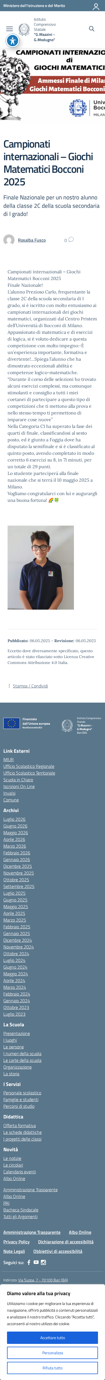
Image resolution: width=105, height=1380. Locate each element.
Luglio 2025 (14, 893)
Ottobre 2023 (16, 1007)
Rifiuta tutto (52, 1368)
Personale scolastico (22, 1092)
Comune (11, 799)
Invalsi (9, 793)
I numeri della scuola (22, 1053)
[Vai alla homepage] (24, 29)
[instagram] (43, 1262)
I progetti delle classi (22, 1139)
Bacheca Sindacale (20, 1209)
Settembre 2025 (18, 886)
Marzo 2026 (14, 846)
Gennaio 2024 (16, 1000)
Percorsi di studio (18, 1106)
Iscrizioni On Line (19, 786)
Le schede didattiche (22, 1132)
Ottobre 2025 (16, 879)
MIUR (8, 759)
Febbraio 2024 (16, 993)
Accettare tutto (52, 1338)
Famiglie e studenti (20, 1099)
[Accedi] (96, 5)
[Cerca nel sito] (91, 29)
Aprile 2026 (14, 839)
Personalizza (52, 1353)
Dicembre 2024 (17, 940)
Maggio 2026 (15, 832)
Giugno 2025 (15, 899)
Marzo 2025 (14, 920)
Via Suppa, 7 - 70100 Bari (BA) (43, 1280)
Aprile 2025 (14, 913)
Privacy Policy (16, 1241)
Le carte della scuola (22, 1060)
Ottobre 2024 (16, 953)
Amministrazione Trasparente (30, 1189)
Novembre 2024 (18, 946)
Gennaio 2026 (16, 859)
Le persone (13, 1046)
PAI (6, 1203)
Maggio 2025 (15, 906)
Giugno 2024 (15, 967)
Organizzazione (17, 1067)
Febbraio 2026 (16, 852)
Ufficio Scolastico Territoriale (29, 773)
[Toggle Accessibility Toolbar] (12, 40)
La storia (11, 1073)
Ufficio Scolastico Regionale (28, 766)
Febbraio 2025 (16, 926)
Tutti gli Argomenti (20, 1216)
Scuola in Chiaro (18, 779)
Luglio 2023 (14, 1014)
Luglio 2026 (14, 819)
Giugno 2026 (15, 825)
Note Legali (14, 1251)
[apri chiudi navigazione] (9, 29)
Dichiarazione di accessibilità (66, 1241)
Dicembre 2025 (17, 866)
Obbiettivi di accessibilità (57, 1251)
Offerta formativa (19, 1125)
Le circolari (13, 1165)
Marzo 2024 (14, 987)
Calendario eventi (19, 1171)
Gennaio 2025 (16, 933)
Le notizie (12, 1158)
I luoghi (10, 1040)
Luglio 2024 (14, 960)
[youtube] (36, 1262)
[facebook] (28, 1262)
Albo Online (14, 1178)
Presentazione (16, 1033)
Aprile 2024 (14, 980)
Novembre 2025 (18, 873)
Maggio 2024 (15, 973)
